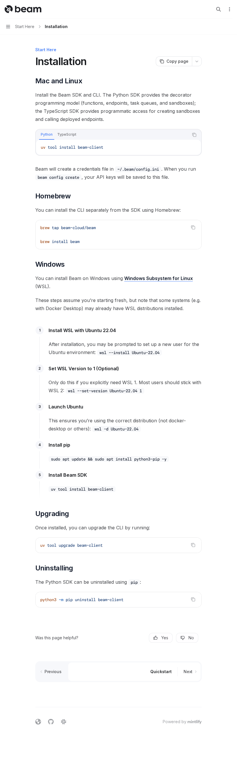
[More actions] (229, 9)
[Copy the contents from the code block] (194, 135)
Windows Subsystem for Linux (158, 278)
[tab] (46, 134)
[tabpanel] (118, 147)
